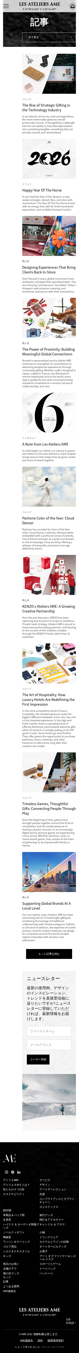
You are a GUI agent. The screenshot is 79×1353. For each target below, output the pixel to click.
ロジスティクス (49, 1207)
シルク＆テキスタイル (16, 1251)
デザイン (45, 1185)
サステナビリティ (14, 1194)
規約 (40, 1340)
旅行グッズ (46, 1215)
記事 (5, 1281)
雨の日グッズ (11, 1273)
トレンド (26, 99)
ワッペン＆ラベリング (16, 1242)
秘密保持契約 (56, 1340)
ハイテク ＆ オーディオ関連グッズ (21, 1226)
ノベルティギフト (14, 1232)
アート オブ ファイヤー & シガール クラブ (58, 1257)
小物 (42, 1232)
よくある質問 (11, 1286)
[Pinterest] (12, 1172)
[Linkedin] (18, 1172)
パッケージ (46, 1273)
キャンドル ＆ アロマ (52, 1224)
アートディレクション (53, 1189)
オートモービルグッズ (53, 1246)
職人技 (25, 261)
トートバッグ (48, 1268)
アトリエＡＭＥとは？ (16, 1185)
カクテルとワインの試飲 (54, 1242)
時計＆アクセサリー (52, 1220)
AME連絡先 (9, 1291)
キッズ (7, 1256)
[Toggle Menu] (6, 6)
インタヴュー (29, 438)
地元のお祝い (11, 1264)
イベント (26, 184)
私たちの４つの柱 (14, 1189)
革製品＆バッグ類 (14, 1215)
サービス (45, 1180)
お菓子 (44, 1251)
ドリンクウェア (49, 1237)
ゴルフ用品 (9, 1246)
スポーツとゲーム (50, 1264)
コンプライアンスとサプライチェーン (57, 1200)
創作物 (7, 1210)
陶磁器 (7, 1237)
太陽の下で (9, 1268)
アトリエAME (10, 1180)
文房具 (7, 1220)
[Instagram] (6, 1172)
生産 (42, 1194)
